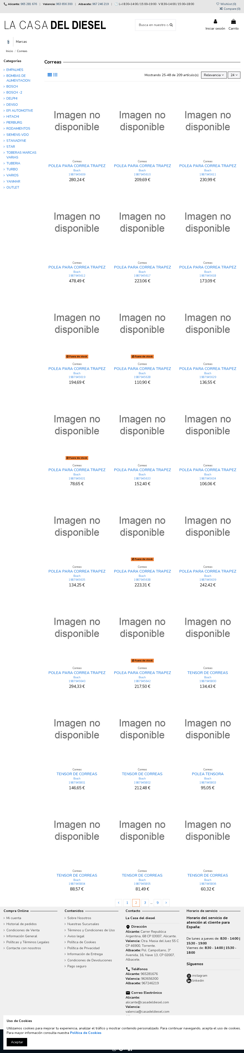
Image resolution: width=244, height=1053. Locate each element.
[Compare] (77, 156)
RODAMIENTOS (18, 128)
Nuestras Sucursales (83, 924)
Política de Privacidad (83, 948)
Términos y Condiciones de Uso (91, 930)
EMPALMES (14, 70)
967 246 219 (100, 4)
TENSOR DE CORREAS (208, 672)
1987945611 (207, 174)
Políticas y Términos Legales (27, 942)
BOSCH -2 (14, 92)
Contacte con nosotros (23, 948)
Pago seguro (76, 966)
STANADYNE (16, 140)
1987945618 (207, 276)
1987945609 (77, 174)
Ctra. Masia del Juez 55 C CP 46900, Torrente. (152, 943)
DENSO (12, 104)
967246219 (150, 983)
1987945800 (207, 681)
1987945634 (207, 478)
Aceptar (17, 1042)
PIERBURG (14, 122)
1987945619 (77, 377)
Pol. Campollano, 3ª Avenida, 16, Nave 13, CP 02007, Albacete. (150, 955)
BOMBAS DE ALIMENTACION (18, 78)
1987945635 (77, 580)
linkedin (197, 980)
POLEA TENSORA (208, 774)
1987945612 (77, 276)
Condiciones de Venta (23, 930)
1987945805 (142, 884)
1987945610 (142, 174)
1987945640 (77, 681)
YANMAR (13, 181)
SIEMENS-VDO (17, 134)
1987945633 (142, 478)
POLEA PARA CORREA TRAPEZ (76, 165)
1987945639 (207, 580)
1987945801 (77, 782)
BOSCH (12, 86)
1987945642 (142, 681)
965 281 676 (28, 4)
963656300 (149, 978)
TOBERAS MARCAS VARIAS (21, 155)
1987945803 (207, 782)
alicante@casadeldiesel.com (147, 1002)
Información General (21, 936)
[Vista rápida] (83, 156)
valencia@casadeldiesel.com (147, 1011)
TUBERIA (13, 163)
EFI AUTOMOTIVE (19, 110)
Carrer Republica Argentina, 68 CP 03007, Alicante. (151, 934)
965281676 (149, 974)
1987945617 (142, 276)
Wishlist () (228, 4)
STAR (10, 146)
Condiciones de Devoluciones (89, 960)
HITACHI (12, 116)
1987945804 (77, 884)
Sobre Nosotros (79, 918)
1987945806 (207, 884)
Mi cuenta (13, 918)
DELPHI (11, 98)
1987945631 (77, 478)
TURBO (12, 169)
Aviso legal (75, 936)
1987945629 (207, 377)
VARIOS (12, 175)
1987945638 (142, 580)
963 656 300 (64, 4)
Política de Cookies (81, 942)
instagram (199, 975)
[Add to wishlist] (70, 156)
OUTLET (12, 187)
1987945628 (142, 377)
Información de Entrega (85, 954)
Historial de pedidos (21, 924)
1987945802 (142, 782)
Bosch (77, 170)
